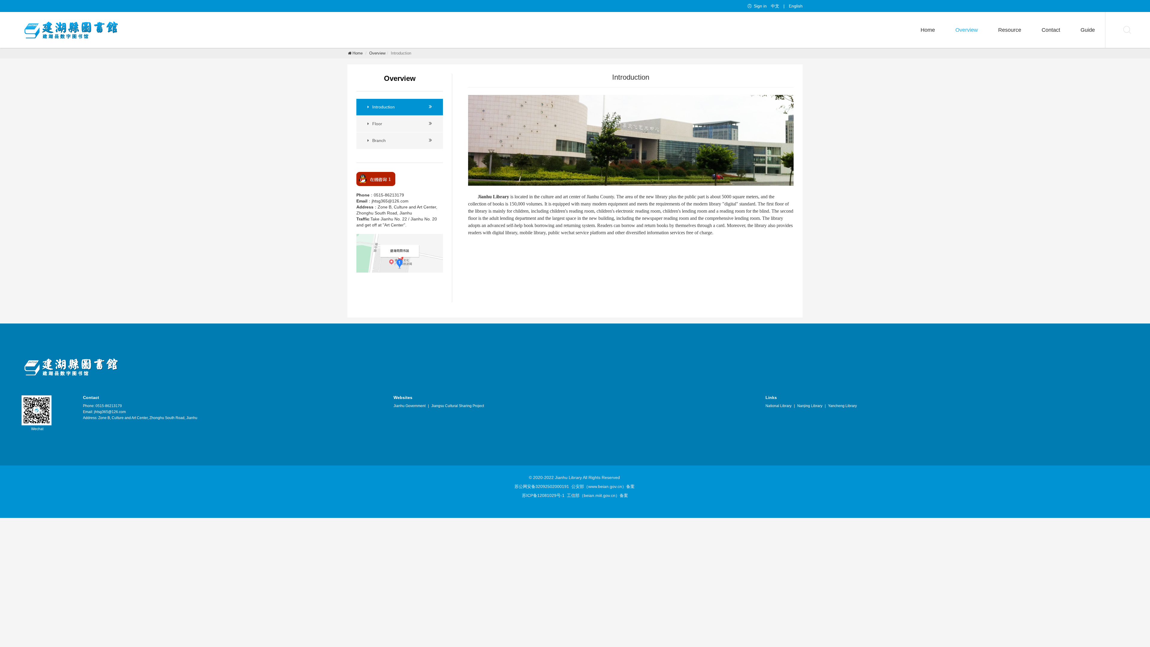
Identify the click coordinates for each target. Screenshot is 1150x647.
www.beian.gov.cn (605, 486)
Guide (1088, 30)
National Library (778, 406)
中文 (775, 6)
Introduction (383, 107)
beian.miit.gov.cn (599, 495)
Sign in (760, 6)
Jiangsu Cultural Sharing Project (457, 406)
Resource (1009, 30)
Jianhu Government (410, 406)
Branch (379, 140)
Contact (1051, 30)
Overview (966, 30)
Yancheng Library (842, 406)
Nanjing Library (809, 406)
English (796, 6)
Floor (377, 123)
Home (928, 30)
